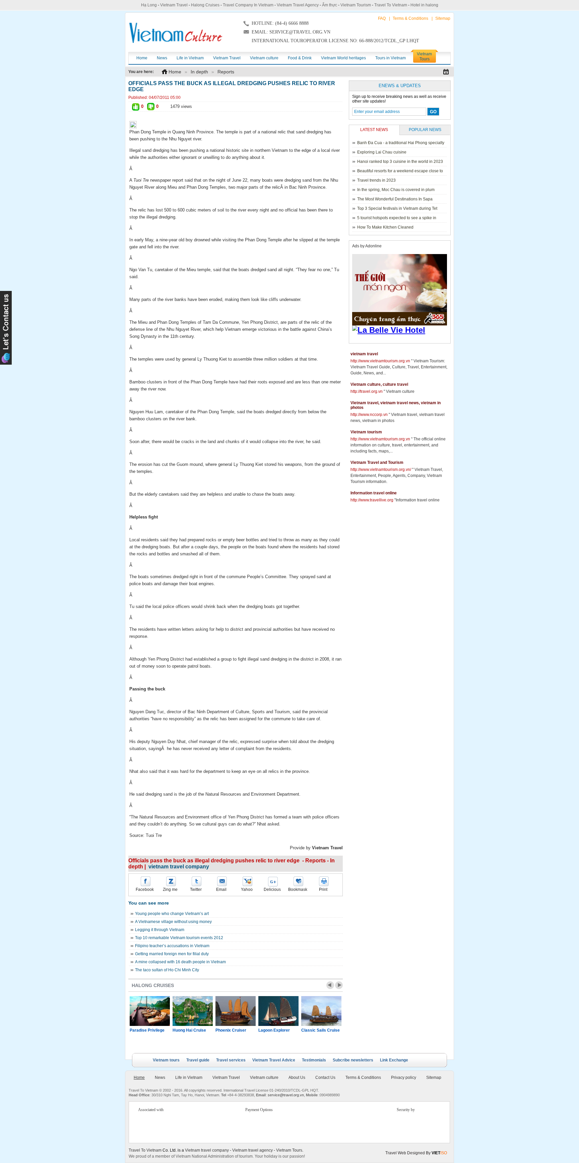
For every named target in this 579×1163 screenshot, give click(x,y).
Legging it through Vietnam (159, 929)
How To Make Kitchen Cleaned (385, 227)
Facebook (145, 889)
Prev (330, 985)
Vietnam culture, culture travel (379, 384)
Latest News (374, 129)
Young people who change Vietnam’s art (172, 913)
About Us (296, 1077)
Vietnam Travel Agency (298, 5)
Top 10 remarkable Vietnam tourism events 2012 (179, 937)
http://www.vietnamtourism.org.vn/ (380, 469)
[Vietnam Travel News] (175, 33)
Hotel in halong (424, 5)
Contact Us (325, 1077)
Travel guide (197, 1060)
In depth (199, 71)
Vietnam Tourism (355, 5)
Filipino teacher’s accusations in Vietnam (172, 945)
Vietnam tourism (366, 432)
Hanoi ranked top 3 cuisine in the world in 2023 (400, 161)
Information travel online (373, 493)
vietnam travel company (178, 866)
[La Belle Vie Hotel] (400, 330)
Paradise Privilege (147, 1030)
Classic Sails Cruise (320, 1030)
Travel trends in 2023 (376, 180)
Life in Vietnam (188, 1077)
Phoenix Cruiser (230, 1030)
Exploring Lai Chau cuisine (381, 152)
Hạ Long (149, 5)
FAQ (382, 18)
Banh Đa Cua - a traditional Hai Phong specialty (400, 142)
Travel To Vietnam (390, 5)
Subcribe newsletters (353, 1060)
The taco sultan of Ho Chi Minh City (167, 970)
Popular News (425, 129)
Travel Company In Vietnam (248, 5)
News (160, 1077)
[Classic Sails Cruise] (321, 1011)
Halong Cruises (205, 5)
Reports (225, 71)
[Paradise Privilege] (150, 1011)
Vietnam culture (264, 1077)
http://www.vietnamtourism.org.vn (380, 361)
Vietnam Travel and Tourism (376, 462)
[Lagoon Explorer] (278, 1011)
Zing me (170, 889)
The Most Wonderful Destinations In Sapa (395, 199)
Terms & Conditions (410, 18)
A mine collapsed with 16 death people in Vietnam (180, 962)
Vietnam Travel (174, 5)
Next (339, 985)
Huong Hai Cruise (189, 1030)
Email (221, 889)
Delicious (272, 889)
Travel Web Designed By (416, 1153)
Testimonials (314, 1060)
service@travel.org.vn (286, 1095)
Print (323, 889)
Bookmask (297, 889)
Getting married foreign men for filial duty (172, 954)
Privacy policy (403, 1077)
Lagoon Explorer (274, 1030)
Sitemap (442, 18)
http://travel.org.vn (366, 391)
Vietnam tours (166, 1060)
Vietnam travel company (207, 1150)
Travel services (231, 1060)
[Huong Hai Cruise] (193, 1011)
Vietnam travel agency (252, 1150)
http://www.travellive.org (371, 500)
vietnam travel (364, 354)
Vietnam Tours (289, 1150)
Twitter (196, 889)
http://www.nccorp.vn (369, 414)
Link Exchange (394, 1060)
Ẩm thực (329, 5)
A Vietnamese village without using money (173, 921)
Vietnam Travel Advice (273, 1060)
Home (175, 71)
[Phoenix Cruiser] (235, 1011)
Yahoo (247, 889)
